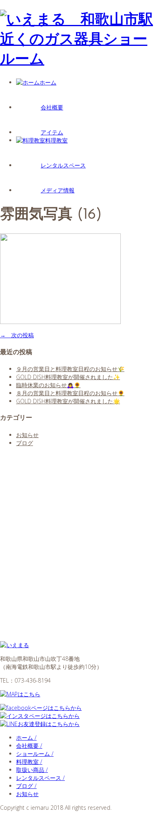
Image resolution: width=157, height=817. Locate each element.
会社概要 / (29, 745)
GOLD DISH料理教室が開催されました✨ (68, 377)
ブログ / (26, 786)
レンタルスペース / (40, 778)
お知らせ (27, 435)
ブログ (24, 443)
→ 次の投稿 (17, 335)
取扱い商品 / (32, 770)
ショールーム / (35, 753)
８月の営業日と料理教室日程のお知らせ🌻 (70, 393)
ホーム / (26, 737)
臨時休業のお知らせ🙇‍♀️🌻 (48, 385)
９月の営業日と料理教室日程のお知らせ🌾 (70, 369)
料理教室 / (29, 761)
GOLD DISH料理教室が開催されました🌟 (68, 401)
